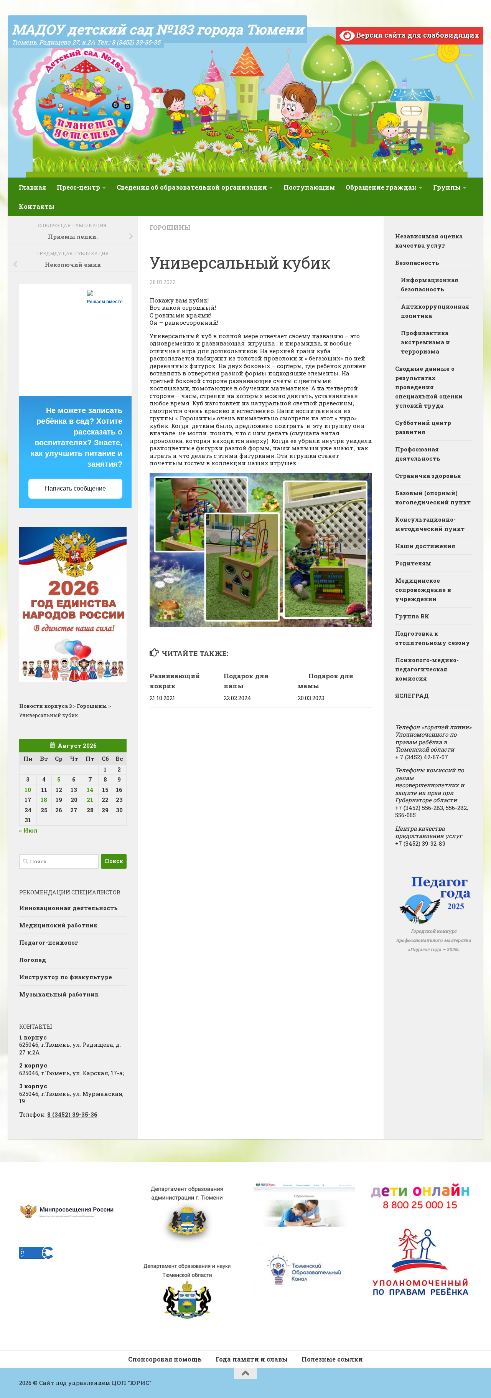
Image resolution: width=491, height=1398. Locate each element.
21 (90, 799)
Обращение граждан (381, 187)
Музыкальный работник (59, 994)
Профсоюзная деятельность (417, 453)
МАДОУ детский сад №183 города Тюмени (157, 29)
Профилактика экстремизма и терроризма (425, 342)
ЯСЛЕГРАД (412, 695)
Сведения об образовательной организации (192, 187)
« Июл (28, 830)
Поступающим (309, 187)
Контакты (36, 206)
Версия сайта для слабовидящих (417, 35)
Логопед (32, 959)
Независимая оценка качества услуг (429, 240)
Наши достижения (425, 546)
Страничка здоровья (428, 475)
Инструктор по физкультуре (65, 977)
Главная (32, 187)
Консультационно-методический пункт (430, 524)
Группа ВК (412, 616)
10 (28, 789)
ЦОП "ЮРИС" (132, 1382)
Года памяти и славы (252, 1359)
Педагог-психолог (48, 942)
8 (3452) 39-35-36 (72, 1114)
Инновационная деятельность (68, 908)
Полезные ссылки (332, 1359)
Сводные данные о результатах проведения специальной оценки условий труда (429, 387)
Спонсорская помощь (165, 1359)
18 (44, 799)
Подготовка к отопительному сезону (432, 638)
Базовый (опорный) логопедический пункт (433, 497)
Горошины (170, 227)
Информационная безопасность (429, 284)
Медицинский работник (58, 925)
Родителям (413, 563)
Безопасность (417, 262)
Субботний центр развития (423, 427)
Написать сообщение (75, 488)
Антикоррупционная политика (435, 310)
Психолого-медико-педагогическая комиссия (427, 669)
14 (90, 789)
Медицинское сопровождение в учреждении (423, 590)
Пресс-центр (78, 187)
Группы (447, 187)
